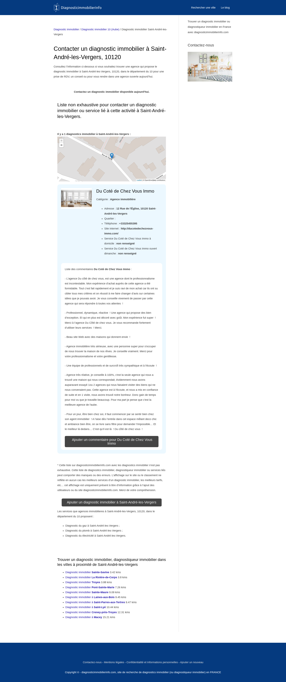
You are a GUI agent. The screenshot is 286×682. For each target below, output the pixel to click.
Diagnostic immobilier (66, 29)
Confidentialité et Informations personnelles (152, 662)
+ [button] (61, 140)
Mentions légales (114, 662)
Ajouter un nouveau (191, 662)
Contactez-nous (92, 662)
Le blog (225, 7)
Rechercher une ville (203, 7)
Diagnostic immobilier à (90, 597)
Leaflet (139, 180)
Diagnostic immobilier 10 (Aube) (100, 29)
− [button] (61, 145)
